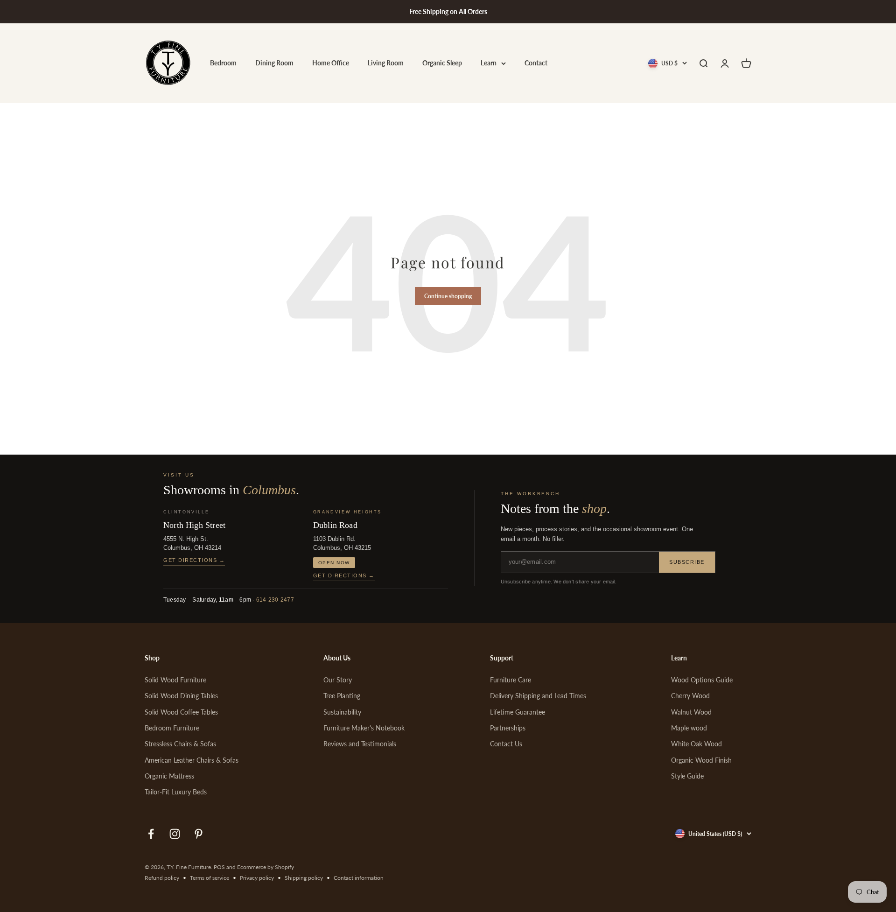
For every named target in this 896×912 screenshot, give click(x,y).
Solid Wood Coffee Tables (181, 712)
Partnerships (507, 728)
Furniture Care (510, 680)
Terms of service (209, 877)
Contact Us (506, 744)
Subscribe (687, 562)
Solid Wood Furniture (175, 680)
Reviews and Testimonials (359, 744)
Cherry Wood (690, 696)
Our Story (337, 680)
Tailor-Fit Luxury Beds (176, 792)
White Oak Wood (696, 744)
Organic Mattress (169, 776)
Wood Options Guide (702, 680)
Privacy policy (257, 877)
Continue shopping (448, 296)
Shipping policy (304, 877)
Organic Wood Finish (701, 760)
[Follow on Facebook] (151, 834)
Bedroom (223, 63)
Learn (489, 63)
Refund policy (162, 877)
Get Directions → (194, 560)
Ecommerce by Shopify (265, 866)
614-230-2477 (275, 599)
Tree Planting (341, 696)
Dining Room (274, 63)
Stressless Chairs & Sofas (180, 744)
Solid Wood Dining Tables (181, 696)
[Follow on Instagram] (174, 834)
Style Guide (687, 776)
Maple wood (689, 728)
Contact (536, 63)
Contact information (359, 877)
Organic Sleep (442, 63)
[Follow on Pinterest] (198, 834)
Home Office (330, 63)
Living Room (386, 63)
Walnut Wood (691, 712)
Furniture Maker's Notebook (364, 728)
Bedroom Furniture (172, 728)
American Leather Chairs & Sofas (191, 760)
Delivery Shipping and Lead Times (538, 696)
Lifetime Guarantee (517, 712)
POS (219, 866)
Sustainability (342, 712)
